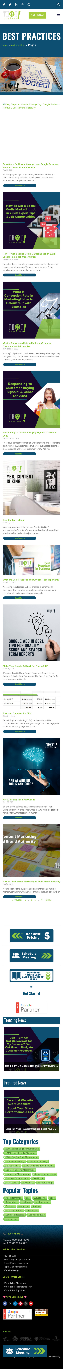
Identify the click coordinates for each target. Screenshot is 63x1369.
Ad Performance (13, 1197)
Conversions (11, 1219)
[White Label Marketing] (31, 1283)
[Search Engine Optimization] (31, 1259)
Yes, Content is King (13, 520)
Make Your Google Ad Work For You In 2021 (25, 666)
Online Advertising (38, 1161)
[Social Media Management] (31, 1263)
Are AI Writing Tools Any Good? (19, 799)
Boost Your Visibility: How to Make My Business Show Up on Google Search (31, 1129)
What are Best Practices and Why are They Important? (31, 579)
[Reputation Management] (31, 1267)
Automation (11, 1202)
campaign (23, 1206)
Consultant (32, 1210)
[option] (31, 1049)
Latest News (12, 1182)
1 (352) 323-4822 (17, 1243)
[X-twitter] (10, 1303)
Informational (12, 1165)
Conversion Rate (37, 1214)
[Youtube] (31, 1303)
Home (4, 45)
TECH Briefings (45, 1182)
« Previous (17, 900)
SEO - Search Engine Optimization (22, 1148)
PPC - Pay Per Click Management (22, 1157)
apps (52, 1197)
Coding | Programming (45, 1174)
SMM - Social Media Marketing (21, 1153)
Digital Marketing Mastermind (20, 1170)
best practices (17, 45)
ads (27, 1197)
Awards (7, 1331)
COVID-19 (38, 1178)
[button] (58, 4)
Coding (36, 1206)
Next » (48, 900)
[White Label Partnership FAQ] (31, 1287)
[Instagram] (25, 1303)
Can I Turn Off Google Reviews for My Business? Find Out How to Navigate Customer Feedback (31, 1066)
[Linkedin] (15, 1303)
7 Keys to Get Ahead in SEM (17, 713)
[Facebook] (5, 1303)
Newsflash (28, 1182)
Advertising (39, 1197)
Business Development (17, 1178)
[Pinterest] (20, 1303)
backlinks (26, 1202)
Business (10, 1206)
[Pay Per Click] (31, 1256)
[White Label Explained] (31, 1290)
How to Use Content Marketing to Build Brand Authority (31, 881)
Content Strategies (15, 1214)
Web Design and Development (38, 1165)
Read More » (20, 186)
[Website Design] (31, 1270)
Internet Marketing (15, 1161)
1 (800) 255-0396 (19, 1240)
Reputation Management (18, 1174)
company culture (14, 1210)
